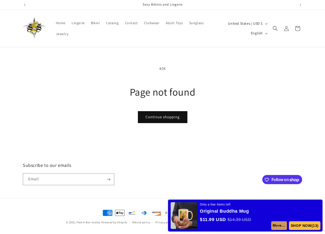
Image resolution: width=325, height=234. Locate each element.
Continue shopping (162, 116)
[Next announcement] (300, 5)
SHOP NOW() (305, 226)
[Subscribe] (108, 179)
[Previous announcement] (24, 5)
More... (279, 225)
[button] (275, 28)
